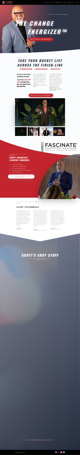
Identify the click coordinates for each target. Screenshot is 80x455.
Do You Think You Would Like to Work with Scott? (20, 176)
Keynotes (48, 2)
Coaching (64, 2)
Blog (73, 2)
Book (44, 2)
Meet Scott (69, 2)
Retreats (52, 2)
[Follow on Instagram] (61, 452)
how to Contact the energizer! (40, 39)
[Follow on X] (59, 452)
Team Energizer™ (58, 2)
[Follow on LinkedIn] (64, 452)
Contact (77, 2)
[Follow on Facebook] (56, 452)
